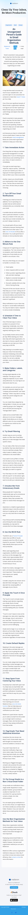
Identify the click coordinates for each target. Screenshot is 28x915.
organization (9, 25)
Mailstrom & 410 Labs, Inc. (15, 907)
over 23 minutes (10, 232)
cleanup (20, 25)
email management (18, 137)
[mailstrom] (12, 913)
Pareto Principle (18, 536)
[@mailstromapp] (16, 913)
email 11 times (21, 97)
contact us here (16, 857)
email (15, 25)
